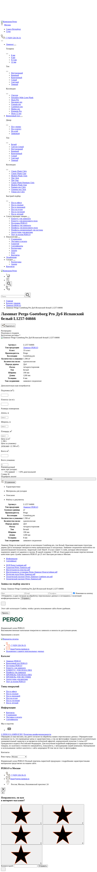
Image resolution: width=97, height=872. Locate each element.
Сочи (8, 31)
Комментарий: (7, 866)
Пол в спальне (17, 205)
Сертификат (11, 561)
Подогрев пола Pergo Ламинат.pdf (20, 574)
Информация (11, 559)
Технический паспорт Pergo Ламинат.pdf (23, 579)
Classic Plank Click (19, 171)
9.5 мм (14, 60)
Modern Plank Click (19, 176)
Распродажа (16, 248)
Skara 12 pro (16, 113)
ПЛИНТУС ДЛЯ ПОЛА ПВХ (19, 670)
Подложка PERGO (19, 223)
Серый (14, 80)
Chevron (14, 95)
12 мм (13, 62)
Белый (14, 144)
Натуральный (17, 73)
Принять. (5, 613)
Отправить (26, 598)
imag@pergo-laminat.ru (19, 649)
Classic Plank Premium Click (22, 183)
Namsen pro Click (18, 187)
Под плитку (16, 129)
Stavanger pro (16, 102)
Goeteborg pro (17, 107)
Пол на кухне (17, 209)
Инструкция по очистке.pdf (18, 570)
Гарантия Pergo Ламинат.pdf (18, 567)
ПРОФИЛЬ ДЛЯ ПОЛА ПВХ (19, 675)
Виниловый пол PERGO (16, 663)
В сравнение (10, 482)
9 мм (13, 57)
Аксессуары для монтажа (22, 232)
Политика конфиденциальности (37, 734)
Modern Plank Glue (19, 185)
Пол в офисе (16, 203)
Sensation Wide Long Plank (22, 97)
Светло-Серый (17, 147)
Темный (14, 84)
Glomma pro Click (18, 189)
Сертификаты (17, 246)
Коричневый (16, 77)
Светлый (15, 82)
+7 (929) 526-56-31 (13, 38)
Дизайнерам (11, 257)
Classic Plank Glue (18, 173)
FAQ (13, 253)
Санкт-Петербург (13, 29)
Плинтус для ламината (21, 218)
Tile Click (15, 178)
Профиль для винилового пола (24, 228)
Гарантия (15, 244)
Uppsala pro (16, 104)
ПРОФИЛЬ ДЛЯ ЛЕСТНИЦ (18, 677)
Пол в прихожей (18, 207)
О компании (16, 239)
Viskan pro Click (18, 192)
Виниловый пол (13, 116)
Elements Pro (16, 111)
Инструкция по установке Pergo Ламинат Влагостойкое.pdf (31, 572)
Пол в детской (17, 214)
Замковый (15, 133)
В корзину (48, 479)
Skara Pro (15, 100)
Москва (7, 25)
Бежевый (15, 75)
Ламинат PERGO (30, 347)
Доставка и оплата (19, 241)
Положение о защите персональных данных (25, 651)
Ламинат (10, 44)
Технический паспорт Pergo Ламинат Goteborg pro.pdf (29, 577)
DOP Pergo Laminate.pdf (16, 565)
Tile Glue (15, 180)
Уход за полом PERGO (21, 234)
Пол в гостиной (18, 212)
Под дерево (16, 127)
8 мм (13, 55)
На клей (14, 131)
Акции (14, 250)
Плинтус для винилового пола (24, 221)
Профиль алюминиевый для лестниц (27, 230)
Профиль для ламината (21, 225)
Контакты (15, 255)
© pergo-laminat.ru (12, 734)
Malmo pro (15, 109)
